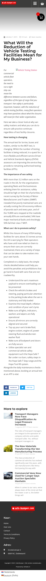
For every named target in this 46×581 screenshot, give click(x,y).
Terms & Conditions (12, 534)
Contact (7, 531)
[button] (11, 387)
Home (6, 523)
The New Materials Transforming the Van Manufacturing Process (28, 449)
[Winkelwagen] (42, 4)
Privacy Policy (9, 538)
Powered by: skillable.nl (23, 567)
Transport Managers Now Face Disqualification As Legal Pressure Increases (26, 419)
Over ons (7, 527)
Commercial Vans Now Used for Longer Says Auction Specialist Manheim (28, 477)
